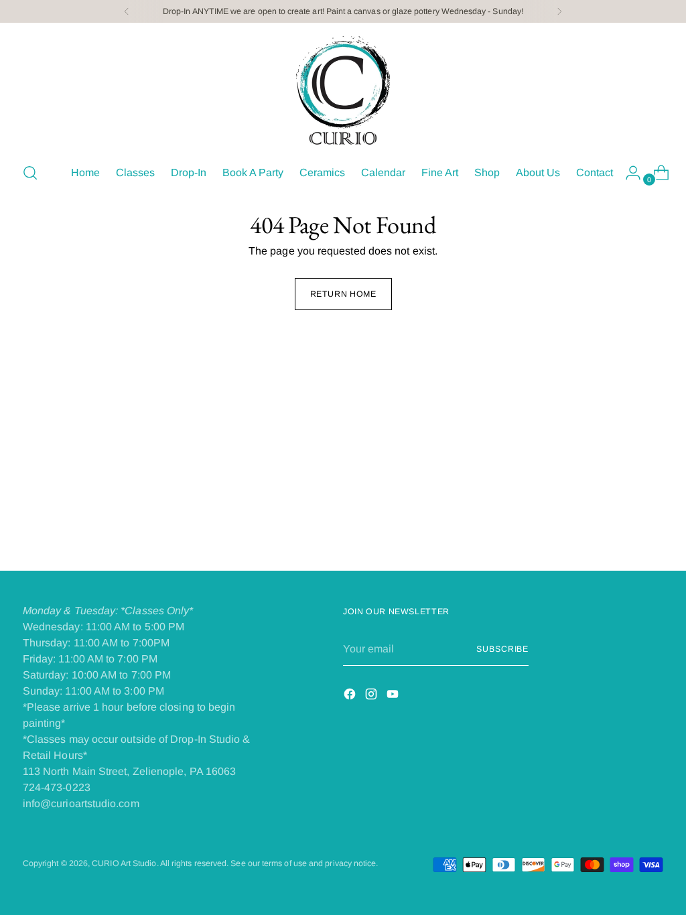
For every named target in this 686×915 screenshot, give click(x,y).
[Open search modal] (30, 172)
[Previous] (126, 11)
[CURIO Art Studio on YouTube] (394, 696)
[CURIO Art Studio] (343, 90)
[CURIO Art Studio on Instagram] (372, 696)
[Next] (559, 11)
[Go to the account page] (627, 172)
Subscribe (502, 649)
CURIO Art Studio (124, 863)
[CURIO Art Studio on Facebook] (351, 696)
